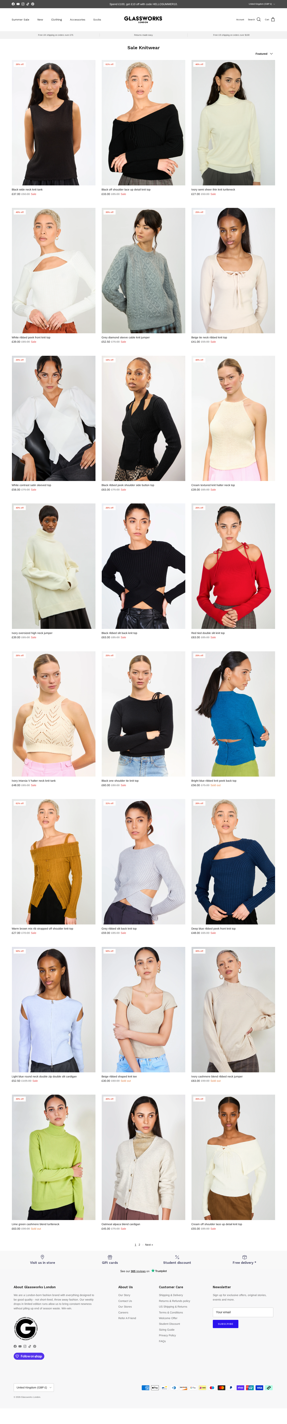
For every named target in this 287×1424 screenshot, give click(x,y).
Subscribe (225, 1324)
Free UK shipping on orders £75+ (143, 4)
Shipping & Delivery (171, 1295)
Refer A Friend (127, 1318)
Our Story (124, 1295)
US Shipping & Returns (173, 1306)
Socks (97, 19)
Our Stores (125, 1306)
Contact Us (125, 1300)
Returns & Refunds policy (174, 1300)
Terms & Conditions (171, 1312)
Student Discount (169, 1323)
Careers (123, 1312)
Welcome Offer (168, 1318)
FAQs (162, 1341)
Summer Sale (20, 19)
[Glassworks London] (143, 19)
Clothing (56, 19)
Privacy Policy (167, 1335)
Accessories (77, 19)
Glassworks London (30, 1397)
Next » (149, 1244)
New (40, 19)
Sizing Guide (167, 1329)
